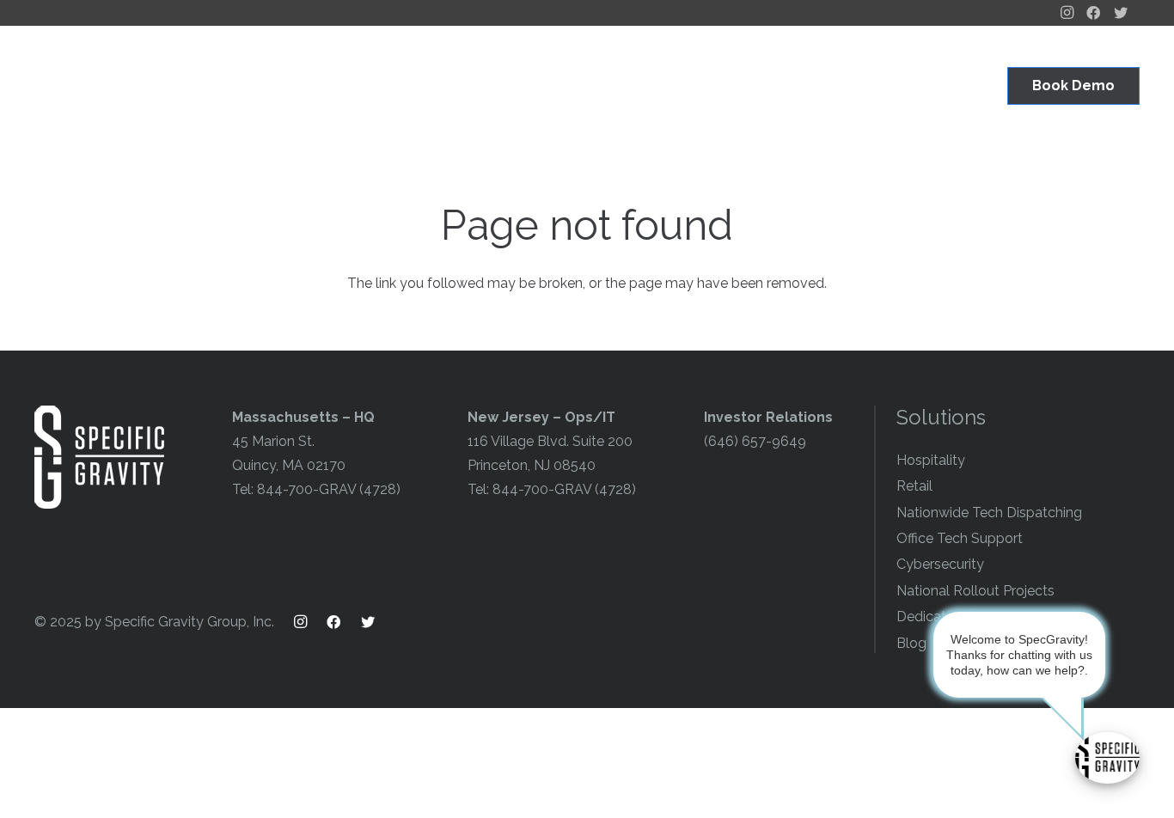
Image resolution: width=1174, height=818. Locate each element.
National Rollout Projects (975, 591)
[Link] (99, 85)
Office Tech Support (959, 538)
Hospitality (930, 460)
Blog (911, 643)
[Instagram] (307, 622)
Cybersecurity (940, 564)
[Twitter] (376, 622)
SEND (852, 755)
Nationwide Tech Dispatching (989, 512)
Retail (914, 486)
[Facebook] (342, 622)
